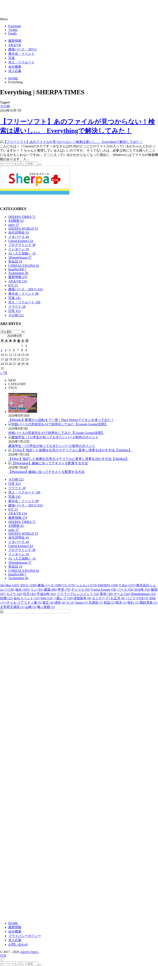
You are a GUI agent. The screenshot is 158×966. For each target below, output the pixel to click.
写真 (14, 298)
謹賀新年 (82, 598)
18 (6, 359)
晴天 (121, 602)
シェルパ (86, 585)
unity (13, 225)
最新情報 (17, 277)
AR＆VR (17, 281)
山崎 (30, 607)
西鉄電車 (148, 602)
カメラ (14, 594)
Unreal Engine (103, 589)
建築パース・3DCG (25, 289)
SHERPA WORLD (23, 228)
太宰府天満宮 (12, 607)
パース (125, 589)
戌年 (59, 602)
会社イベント (27, 598)
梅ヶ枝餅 (46, 607)
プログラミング (21, 245)
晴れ (133, 602)
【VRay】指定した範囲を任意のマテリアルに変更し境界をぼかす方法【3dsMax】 (68, 459)
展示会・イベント (23, 293)
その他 (5, 106)
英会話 (15, 261)
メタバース (18, 237)
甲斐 (64, 589)
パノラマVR (137, 598)
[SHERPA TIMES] (23, 9)
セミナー (101, 598)
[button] (79, 19)
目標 (6, 598)
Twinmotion (18, 273)
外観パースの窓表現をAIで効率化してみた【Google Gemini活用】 (56, 433)
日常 (14, 311)
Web (46, 598)
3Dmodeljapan (19, 257)
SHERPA (108, 585)
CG (69, 585)
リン (36, 589)
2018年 (142, 589)
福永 (22, 589)
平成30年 (46, 594)
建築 (50, 589)
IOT (13, 285)
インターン (18, 249)
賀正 (47, 602)
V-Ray (127, 585)
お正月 (117, 598)
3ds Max (9, 585)
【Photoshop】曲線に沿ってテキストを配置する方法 (46, 472)
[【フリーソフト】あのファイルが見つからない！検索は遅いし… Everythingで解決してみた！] (71, 142)
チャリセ (81, 589)
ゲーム (122, 594)
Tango (81, 602)
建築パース (49, 585)
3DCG (28, 585)
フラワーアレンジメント (78, 594)
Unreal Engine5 (20, 241)
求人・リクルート (24, 302)
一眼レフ (63, 598)
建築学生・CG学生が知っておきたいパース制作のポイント (51, 446)
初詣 (109, 602)
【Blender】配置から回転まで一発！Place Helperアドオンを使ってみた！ (61, 420)
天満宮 (95, 602)
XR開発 (16, 220)
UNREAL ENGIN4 (23, 265)
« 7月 (3, 373)
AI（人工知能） (22, 253)
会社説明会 (18, 232)
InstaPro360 (17, 269)
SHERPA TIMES (22, 217)
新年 (106, 594)
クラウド (17, 306)
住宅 (29, 594)
